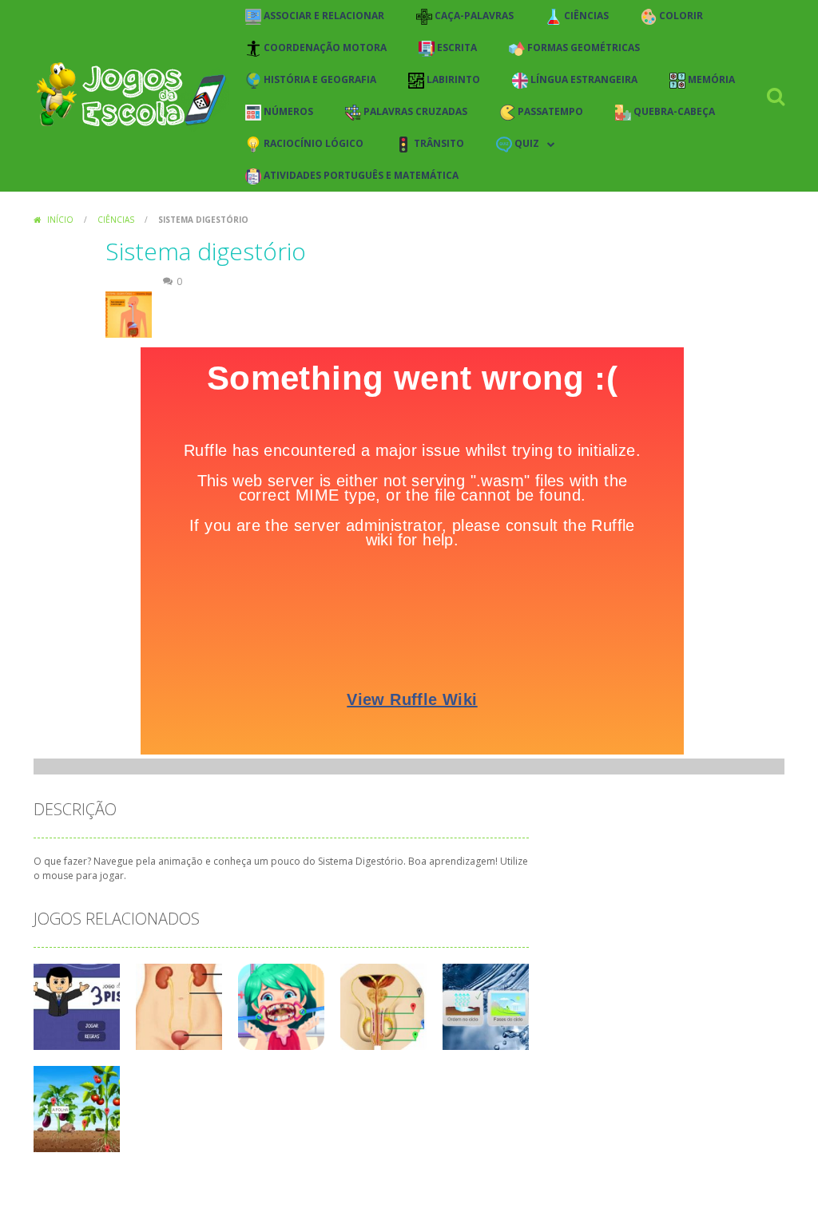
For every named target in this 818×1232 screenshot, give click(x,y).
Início (60, 219)
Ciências (115, 219)
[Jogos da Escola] (131, 94)
